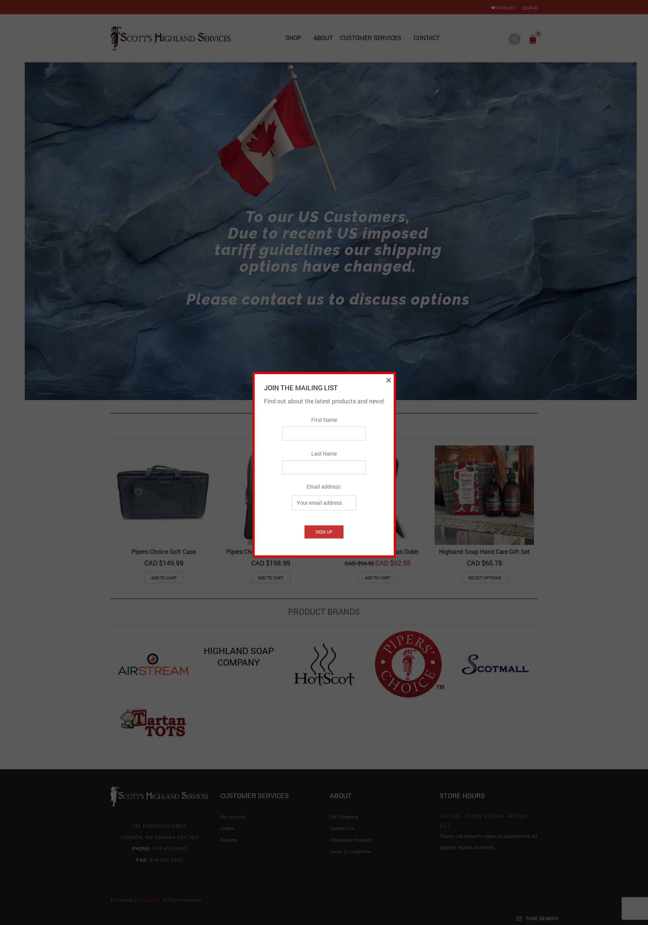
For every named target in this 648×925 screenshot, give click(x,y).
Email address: (324, 486)
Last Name (324, 453)
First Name (324, 419)
